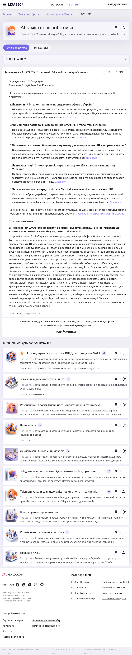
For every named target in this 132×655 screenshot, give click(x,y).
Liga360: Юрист (79, 587)
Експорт (118, 72)
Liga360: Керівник (80, 582)
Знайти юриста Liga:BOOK (116, 582)
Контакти (7, 631)
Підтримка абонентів (13, 636)
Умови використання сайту (46, 620)
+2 (68, 451)
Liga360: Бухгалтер (81, 593)
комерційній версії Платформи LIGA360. (101, 213)
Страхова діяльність (61, 368)
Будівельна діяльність (34, 394)
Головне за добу (15, 59)
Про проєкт (56, 4)
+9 (109, 491)
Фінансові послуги (86, 368)
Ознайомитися (66, 331)
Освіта (28, 440)
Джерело (71, 117)
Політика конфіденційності (46, 625)
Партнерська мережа (13, 620)
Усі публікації (41, 47)
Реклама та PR (9, 625)
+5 (40, 425)
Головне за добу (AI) (16, 47)
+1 (104, 353)
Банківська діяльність (34, 368)
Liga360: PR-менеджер (83, 598)
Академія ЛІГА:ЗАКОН (114, 587)
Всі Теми (74, 4)
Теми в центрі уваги (112, 593)
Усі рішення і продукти (114, 598)
